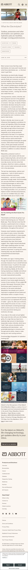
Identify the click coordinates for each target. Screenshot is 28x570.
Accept (20, 565)
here (2, 421)
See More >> (4, 557)
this (9, 336)
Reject (8, 565)
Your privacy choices (14, 568)
